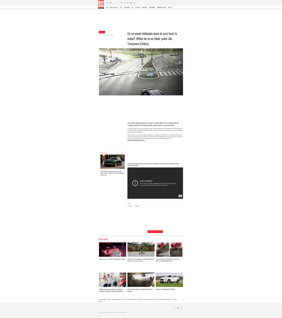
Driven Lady (144, 7)
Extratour (138, 7)
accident (130, 206)
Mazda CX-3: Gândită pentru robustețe (165, 289)
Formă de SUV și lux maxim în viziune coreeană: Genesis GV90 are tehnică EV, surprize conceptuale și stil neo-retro (112, 173)
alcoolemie (136, 206)
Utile (132, 7)
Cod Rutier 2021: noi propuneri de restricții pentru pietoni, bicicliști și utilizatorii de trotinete (140, 260)
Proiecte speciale (114, 7)
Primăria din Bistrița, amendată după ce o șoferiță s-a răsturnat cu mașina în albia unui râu (168, 260)
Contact (170, 7)
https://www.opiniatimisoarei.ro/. (136, 140)
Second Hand (127, 7)
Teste (121, 7)
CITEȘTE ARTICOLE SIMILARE (155, 231)
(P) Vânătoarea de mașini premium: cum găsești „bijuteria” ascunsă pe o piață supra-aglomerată (110, 290)
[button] (121, 3)
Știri (107, 7)
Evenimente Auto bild (161, 7)
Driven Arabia (152, 7)
